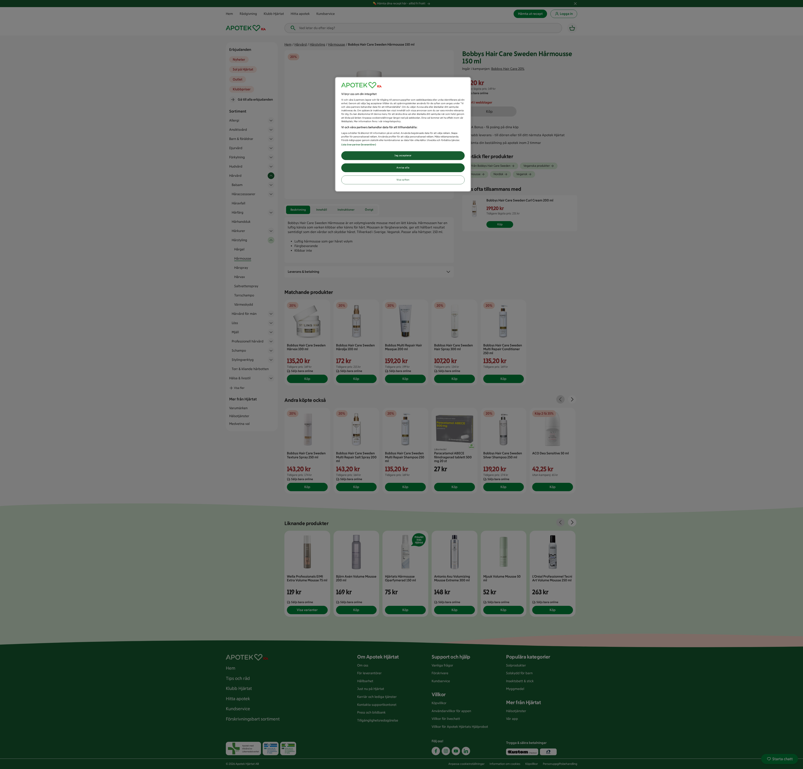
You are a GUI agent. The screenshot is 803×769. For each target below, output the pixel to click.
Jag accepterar (403, 155)
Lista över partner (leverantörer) (358, 144)
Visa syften (402, 179)
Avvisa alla (402, 167)
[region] (403, 134)
